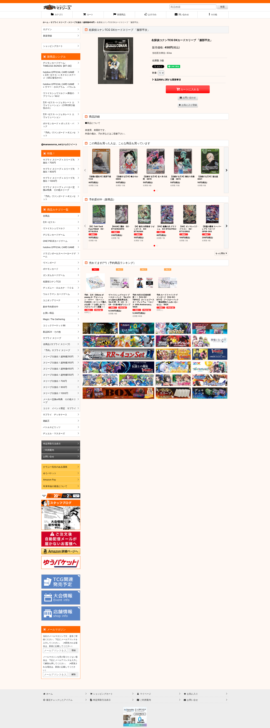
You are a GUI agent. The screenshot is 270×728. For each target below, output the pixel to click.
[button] (213, 14)
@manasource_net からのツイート (59, 144)
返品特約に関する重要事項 (168, 79)
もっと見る (220, 253)
